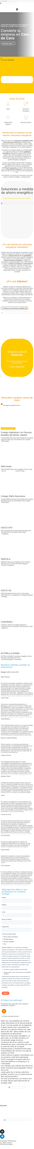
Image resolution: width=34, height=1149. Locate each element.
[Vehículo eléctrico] (26, 117)
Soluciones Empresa (8, 428)
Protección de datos (6, 1112)
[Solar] (8, 104)
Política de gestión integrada (9, 1116)
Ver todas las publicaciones (11, 405)
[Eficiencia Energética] (26, 104)
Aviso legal (3, 1108)
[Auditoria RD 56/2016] (8, 117)
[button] (17, 9)
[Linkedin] (2, 1136)
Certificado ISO (4, 1115)
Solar (8, 109)
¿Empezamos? (25, 177)
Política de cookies (6, 1113)
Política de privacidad (6, 1110)
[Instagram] (2, 1131)
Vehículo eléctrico (25, 122)
